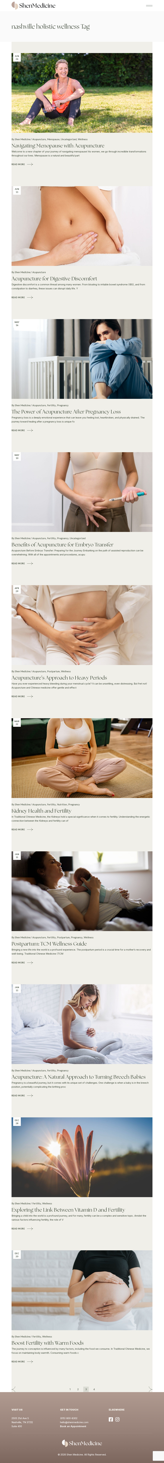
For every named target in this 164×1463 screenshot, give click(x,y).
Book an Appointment (73, 1426)
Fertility (51, 405)
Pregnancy (63, 405)
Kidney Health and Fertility (41, 810)
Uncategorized (69, 139)
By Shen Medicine (21, 139)
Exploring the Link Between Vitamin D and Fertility (68, 1209)
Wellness (83, 139)
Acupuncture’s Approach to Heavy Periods (59, 677)
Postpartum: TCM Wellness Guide (49, 943)
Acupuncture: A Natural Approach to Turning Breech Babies (79, 1076)
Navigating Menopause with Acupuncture (58, 145)
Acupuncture (39, 139)
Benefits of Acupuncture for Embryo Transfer (62, 544)
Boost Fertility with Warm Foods (48, 1343)
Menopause (53, 139)
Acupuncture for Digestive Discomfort (54, 278)
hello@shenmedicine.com (74, 1422)
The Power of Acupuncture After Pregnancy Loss (66, 411)
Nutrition (62, 804)
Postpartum (53, 671)
